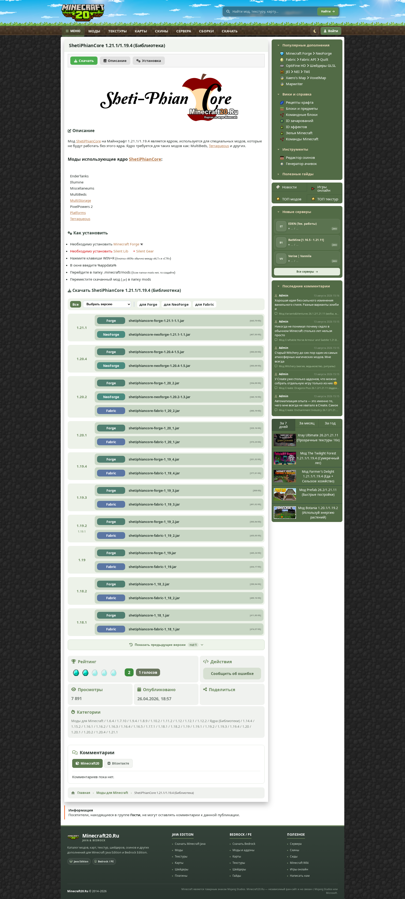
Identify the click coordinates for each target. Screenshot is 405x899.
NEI (297, 71)
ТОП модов (291, 199)
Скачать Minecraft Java (190, 844)
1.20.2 (88, 732)
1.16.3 (113, 726)
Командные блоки (302, 114)
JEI (288, 71)
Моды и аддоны (243, 850)
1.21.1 (113, 732)
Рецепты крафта (299, 102)
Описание (117, 60)
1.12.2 (202, 721)
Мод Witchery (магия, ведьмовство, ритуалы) (306, 366)
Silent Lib (120, 251)
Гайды (236, 876)
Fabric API (308, 59)
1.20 (245, 726)
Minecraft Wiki (299, 863)
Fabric (111, 410)
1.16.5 (138, 726)
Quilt (324, 59)
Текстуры (117, 31)
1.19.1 (197, 726)
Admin (283, 295)
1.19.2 (209, 726)
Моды (94, 31)
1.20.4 (100, 732)
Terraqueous (219, 145)
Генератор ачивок (301, 163)
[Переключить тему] (315, 31)
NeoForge (111, 334)
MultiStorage (80, 200)
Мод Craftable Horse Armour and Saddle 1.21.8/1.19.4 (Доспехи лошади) (308, 340)
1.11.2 (167, 721)
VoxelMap (318, 77)
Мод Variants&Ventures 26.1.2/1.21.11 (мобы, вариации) (308, 313)
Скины (161, 31)
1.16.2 (101, 726)
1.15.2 (76, 726)
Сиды (293, 856)
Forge (111, 320)
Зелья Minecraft (299, 132)
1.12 (178, 721)
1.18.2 (175, 726)
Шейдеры (181, 869)
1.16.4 (125, 726)
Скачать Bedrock (243, 844)
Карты (141, 31)
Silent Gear (145, 251)
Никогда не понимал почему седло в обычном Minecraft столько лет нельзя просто (303, 330)
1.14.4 (247, 721)
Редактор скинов (300, 157)
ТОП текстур (327, 199)
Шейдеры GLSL (323, 65)
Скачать (230, 31)
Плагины (181, 876)
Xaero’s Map (296, 77)
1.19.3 (222, 726)
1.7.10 (121, 721)
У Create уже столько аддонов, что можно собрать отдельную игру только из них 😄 (306, 381)
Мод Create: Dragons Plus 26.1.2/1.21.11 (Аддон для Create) (308, 388)
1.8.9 (143, 721)
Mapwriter (294, 83)
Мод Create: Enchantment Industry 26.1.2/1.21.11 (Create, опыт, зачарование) (308, 410)
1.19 (186, 726)
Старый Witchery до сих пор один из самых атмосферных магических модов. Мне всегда (306, 356)
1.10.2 (155, 721)
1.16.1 (89, 726)
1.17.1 (150, 726)
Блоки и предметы (302, 108)
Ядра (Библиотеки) (225, 721)
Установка (151, 60)
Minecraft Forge (126, 244)
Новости (289, 187)
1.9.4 (133, 721)
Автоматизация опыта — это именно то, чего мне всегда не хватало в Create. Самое (306, 403)
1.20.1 (76, 732)
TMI (307, 71)
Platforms (78, 212)
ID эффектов (296, 126)
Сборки (206, 31)
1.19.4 (234, 726)
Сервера (183, 31)
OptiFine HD (296, 65)
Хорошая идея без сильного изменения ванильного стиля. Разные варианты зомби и (307, 304)
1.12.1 (189, 721)
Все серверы (305, 271)
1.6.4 (110, 721)
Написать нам (300, 876)
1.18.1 (163, 726)
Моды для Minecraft (87, 721)
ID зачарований (299, 120)
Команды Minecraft (302, 139)
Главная (83, 793)
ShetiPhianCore (88, 141)
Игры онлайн (323, 188)
